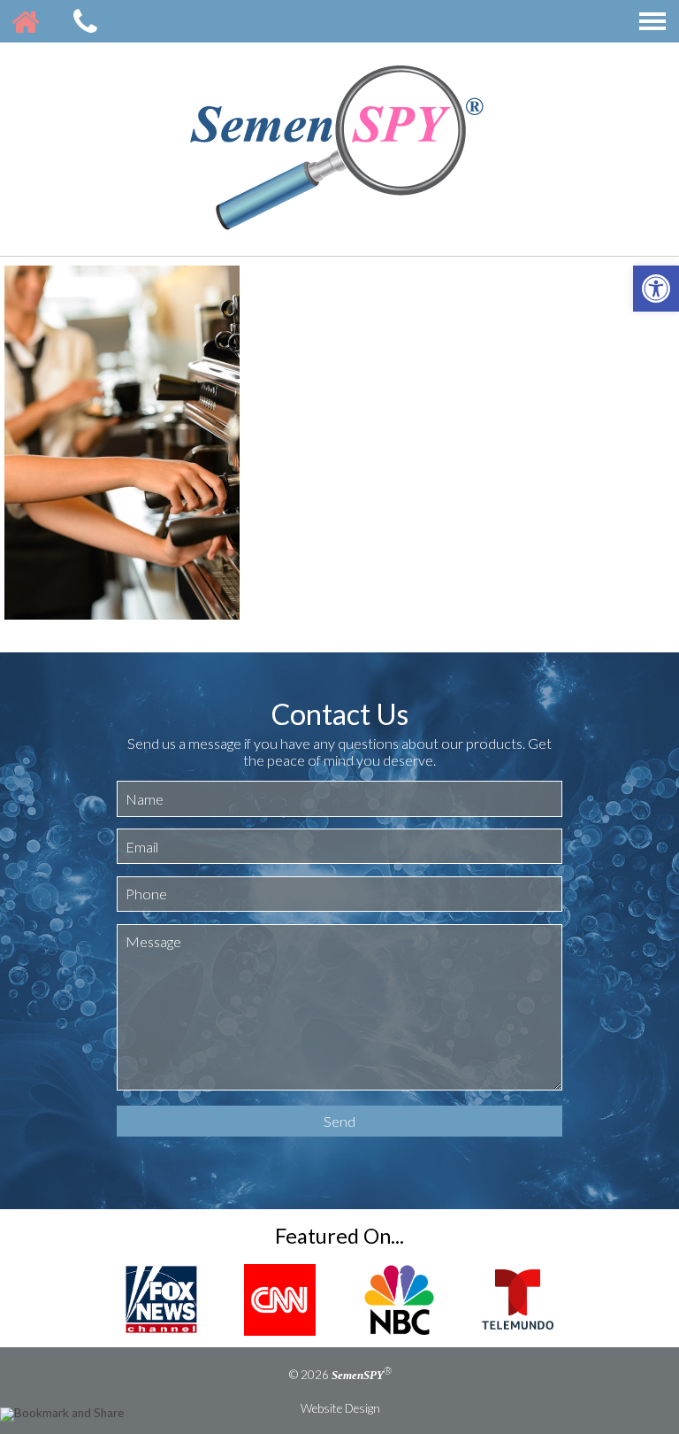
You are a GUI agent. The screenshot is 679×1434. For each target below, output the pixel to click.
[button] (656, 289)
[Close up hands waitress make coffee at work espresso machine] (122, 446)
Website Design (340, 1408)
